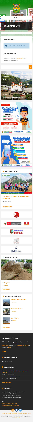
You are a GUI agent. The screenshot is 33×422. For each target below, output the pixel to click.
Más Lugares (6, 289)
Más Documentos (6, 382)
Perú (9, 347)
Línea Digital (18, 417)
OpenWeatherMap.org (17, 97)
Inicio (3, 413)
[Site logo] (16, 13)
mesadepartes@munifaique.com (10, 405)
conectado (20, 58)
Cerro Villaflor (15, 318)
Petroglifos (6, 283)
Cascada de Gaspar (16, 308)
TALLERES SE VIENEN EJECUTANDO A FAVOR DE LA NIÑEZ (16, 197)
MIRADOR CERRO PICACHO (18, 299)
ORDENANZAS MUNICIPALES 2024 (11, 377)
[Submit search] (30, 67)
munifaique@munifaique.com (9, 403)
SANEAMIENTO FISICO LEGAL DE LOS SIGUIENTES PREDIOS (15, 371)
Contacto (14, 413)
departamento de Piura (23, 345)
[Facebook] (16, 410)
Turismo (6, 285)
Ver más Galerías (7, 206)
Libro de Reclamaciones (24, 413)
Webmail (8, 413)
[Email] (12, 410)
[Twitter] (20, 410)
